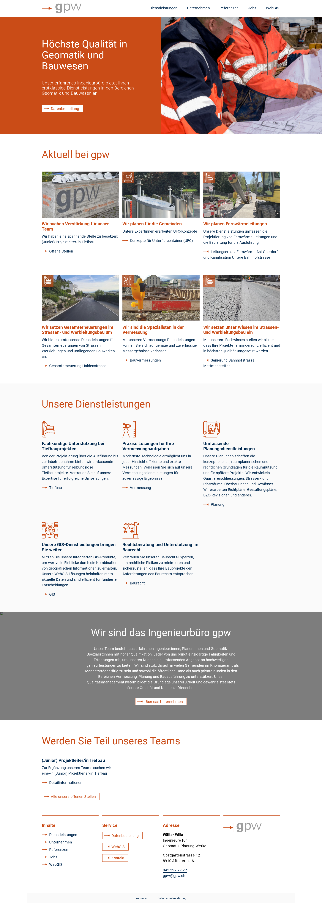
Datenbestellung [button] (65, 108)
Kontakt (117, 858)
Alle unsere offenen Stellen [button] (73, 796)
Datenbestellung (125, 835)
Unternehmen (198, 8)
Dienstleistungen (163, 8)
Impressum (142, 898)
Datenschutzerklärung (172, 898)
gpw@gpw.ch (174, 875)
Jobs (252, 8)
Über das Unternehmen (163, 701)
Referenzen (229, 8)
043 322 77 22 (175, 870)
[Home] (61, 8)
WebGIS (272, 8)
